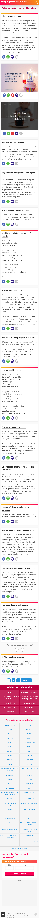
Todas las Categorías (19, 849)
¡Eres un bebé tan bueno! (12, 370)
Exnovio (9, 810)
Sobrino (9, 756)
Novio (10, 742)
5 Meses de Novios (10, 842)
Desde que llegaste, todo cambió (15, 605)
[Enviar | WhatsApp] (8, 95)
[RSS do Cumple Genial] (35, 914)
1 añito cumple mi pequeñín (13, 657)
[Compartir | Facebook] (3, 57)
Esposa (9, 760)
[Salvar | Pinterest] (12, 95)
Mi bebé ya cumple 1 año (12, 290)
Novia (10, 747)
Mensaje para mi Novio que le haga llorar (9, 837)
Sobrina (9, 751)
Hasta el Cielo (9, 788)
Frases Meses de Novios (10, 829)
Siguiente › (26, 680)
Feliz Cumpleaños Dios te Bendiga (9, 804)
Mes (24, 865)
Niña (9, 784)
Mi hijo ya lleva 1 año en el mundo (15, 210)
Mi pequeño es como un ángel (14, 427)
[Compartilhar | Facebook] (4, 95)
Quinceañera (9, 775)
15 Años (9, 799)
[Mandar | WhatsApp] (8, 57)
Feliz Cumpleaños (9, 725)
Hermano (10, 738)
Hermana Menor (9, 814)
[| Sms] (12, 57)
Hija (9, 734)
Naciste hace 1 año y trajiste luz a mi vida (18, 337)
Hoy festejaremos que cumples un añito (18, 530)
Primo (10, 779)
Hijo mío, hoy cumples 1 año (13, 142)
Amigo (10, 729)
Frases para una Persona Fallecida (9, 770)
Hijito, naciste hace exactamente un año (18, 568)
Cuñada (9, 764)
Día (9, 865)
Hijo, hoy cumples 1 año (11, 16)
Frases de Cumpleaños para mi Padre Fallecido (9, 794)
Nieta (9, 823)
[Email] (16, 57)
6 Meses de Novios (10, 818)
